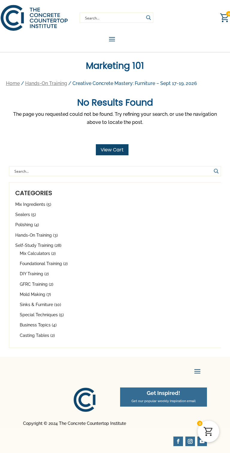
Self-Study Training (34, 245)
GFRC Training (34, 284)
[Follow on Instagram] (190, 441)
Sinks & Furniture (36, 304)
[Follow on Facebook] (178, 441)
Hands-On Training (33, 235)
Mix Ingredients (30, 204)
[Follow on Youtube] (202, 441)
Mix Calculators (35, 253)
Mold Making (32, 294)
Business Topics (35, 325)
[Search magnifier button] (148, 18)
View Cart (112, 149)
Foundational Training (41, 263)
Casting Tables (34, 335)
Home (13, 83)
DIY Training (31, 273)
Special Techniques (39, 314)
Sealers (22, 214)
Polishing (24, 224)
